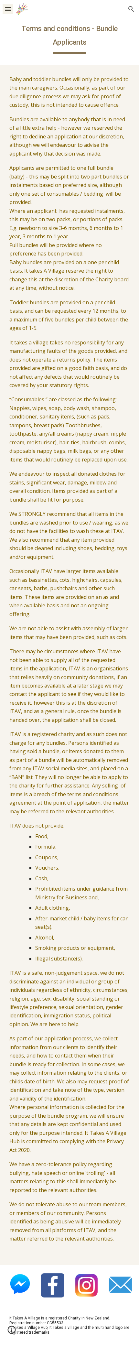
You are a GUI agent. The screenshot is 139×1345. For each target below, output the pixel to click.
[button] (8, 9)
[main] (70, 37)
